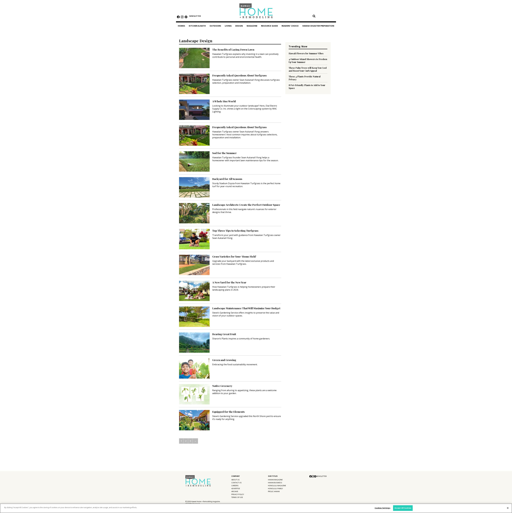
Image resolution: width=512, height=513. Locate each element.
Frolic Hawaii (274, 491)
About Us (235, 479)
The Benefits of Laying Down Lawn (233, 49)
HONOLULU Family (275, 488)
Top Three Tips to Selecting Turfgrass (235, 230)
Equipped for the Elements (228, 411)
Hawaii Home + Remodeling (256, 12)
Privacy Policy (237, 494)
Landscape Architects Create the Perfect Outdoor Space (246, 204)
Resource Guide (269, 25)
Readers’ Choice (290, 25)
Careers (235, 485)
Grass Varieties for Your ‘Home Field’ (234, 256)
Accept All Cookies (403, 508)
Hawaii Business (275, 482)
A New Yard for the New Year (229, 282)
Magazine (252, 25)
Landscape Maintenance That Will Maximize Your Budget (246, 308)
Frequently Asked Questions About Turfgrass (239, 75)
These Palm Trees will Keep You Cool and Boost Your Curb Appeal (308, 69)
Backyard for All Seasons (227, 179)
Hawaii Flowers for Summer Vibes (306, 53)
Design (239, 25)
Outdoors (215, 25)
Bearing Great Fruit (224, 334)
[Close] (508, 508)
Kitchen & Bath (197, 25)
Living (228, 25)
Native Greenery (222, 386)
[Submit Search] (314, 16)
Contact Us (236, 482)
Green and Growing (224, 360)
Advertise (235, 488)
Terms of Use (237, 497)
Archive (234, 491)
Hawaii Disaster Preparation (318, 25)
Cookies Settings (382, 508)
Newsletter (195, 16)
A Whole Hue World (224, 101)
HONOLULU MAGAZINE (277, 485)
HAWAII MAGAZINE (275, 479)
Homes (181, 25)
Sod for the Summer (224, 153)
